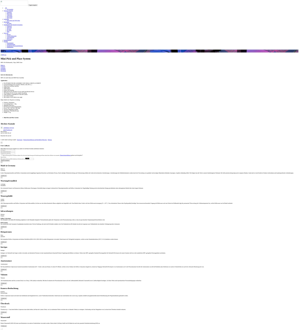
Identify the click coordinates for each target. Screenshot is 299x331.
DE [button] (6, 8)
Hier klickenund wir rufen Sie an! (6, 132)
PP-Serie (9, 29)
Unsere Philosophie (11, 36)
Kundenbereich (7, 40)
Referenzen (9, 38)
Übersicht (9, 12)
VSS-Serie (9, 15)
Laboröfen (6, 19)
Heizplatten (6, 22)
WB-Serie (9, 27)
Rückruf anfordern (5, 160)
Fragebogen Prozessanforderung (15, 45)
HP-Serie (9, 23)
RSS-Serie (9, 13)
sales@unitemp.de (7, 130)
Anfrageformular (11, 44)
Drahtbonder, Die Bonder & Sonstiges (13, 24)
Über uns (6, 33)
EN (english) (10, 9)
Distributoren (10, 47)
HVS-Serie (9, 16)
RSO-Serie (9, 17)
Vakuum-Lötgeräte (8, 10)
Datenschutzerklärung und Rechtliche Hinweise (35, 139)
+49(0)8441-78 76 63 (8, 127)
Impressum (19, 139)
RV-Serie (9, 30)
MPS (8, 31)
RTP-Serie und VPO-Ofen (13, 20)
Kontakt (6, 41)
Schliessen (3, 175)
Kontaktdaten (10, 43)
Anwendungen (10, 37)
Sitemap (50, 139)
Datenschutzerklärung (65, 155)
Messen (9, 34)
